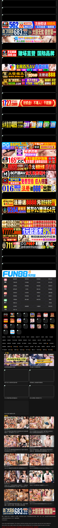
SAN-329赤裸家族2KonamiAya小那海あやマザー (41, 468)
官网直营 (18, 337)
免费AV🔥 (45, 349)
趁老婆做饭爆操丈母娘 (9, 367)
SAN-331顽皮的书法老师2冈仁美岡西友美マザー (16, 468)
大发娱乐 (29, 343)
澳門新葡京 (35, 343)
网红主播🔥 (50, 349)
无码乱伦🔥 (15, 346)
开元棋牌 (13, 337)
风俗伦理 (50, 306)
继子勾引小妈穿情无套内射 (10, 382)
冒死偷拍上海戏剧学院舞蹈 (36, 382)
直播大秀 (53, 346)
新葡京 (46, 337)
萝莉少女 (50, 279)
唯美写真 (38, 299)
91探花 (26, 289)
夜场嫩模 (14, 343)
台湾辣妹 (15, 285)
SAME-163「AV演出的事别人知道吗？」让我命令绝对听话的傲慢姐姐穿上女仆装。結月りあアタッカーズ (16, 486)
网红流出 (38, 289)
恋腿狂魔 (50, 292)
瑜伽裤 (38, 296)
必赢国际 (4, 340)
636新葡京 (52, 343)
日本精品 (27, 282)
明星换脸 (27, 296)
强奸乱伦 (27, 279)
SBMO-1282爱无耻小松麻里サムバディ (39, 485)
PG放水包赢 (14, 340)
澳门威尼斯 (4, 349)
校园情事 (27, 306)
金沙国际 (31, 346)
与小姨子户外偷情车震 (35, 367)
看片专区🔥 (28, 349)
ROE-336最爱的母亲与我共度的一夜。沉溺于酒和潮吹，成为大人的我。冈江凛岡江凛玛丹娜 (16, 504)
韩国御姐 (27, 285)
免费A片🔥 (16, 349)
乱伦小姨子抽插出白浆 (9, 413)
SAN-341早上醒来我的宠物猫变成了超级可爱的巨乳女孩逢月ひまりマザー (16, 450)
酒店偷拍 (34, 340)
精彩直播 (25, 340)
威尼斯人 (4, 337)
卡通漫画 (15, 299)
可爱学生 (38, 292)
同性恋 (50, 302)
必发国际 (19, 343)
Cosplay (38, 282)
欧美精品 (38, 279)
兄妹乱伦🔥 (22, 349)
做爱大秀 (48, 346)
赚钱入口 (33, 349)
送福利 (42, 337)
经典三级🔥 (10, 349)
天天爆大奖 (26, 346)
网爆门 (50, 299)
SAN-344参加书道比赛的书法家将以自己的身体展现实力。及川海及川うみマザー (16, 431)
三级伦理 (15, 282)
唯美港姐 (38, 285)
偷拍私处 (4, 343)
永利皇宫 (40, 343)
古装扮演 (15, 292)
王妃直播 (44, 340)
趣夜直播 (9, 343)
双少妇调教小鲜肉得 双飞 (36, 398)
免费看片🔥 (45, 343)
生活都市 (15, 306)
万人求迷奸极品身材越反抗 (10, 398)
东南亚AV (50, 285)
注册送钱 (32, 337)
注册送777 (38, 337)
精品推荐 (15, 279)
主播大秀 (39, 340)
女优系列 (27, 292)
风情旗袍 (15, 296)
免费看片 (43, 346)
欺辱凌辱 (15, 289)
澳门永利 (23, 337)
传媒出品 (15, 302)
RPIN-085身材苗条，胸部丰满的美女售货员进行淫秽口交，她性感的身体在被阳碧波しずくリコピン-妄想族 (41, 451)
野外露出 (50, 289)
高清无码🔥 (39, 349)
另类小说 (15, 309)
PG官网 (8, 337)
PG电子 (27, 337)
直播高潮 (20, 340)
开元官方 (21, 346)
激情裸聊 (4, 346)
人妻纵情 (38, 306)
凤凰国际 (9, 340)
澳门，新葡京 (37, 346)
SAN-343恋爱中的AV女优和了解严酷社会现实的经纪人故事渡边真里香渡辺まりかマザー (41, 431)
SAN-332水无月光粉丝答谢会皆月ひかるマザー (41, 503)
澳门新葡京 (24, 343)
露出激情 (27, 299)
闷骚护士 (50, 296)
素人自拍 (50, 282)
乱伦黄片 (49, 340)
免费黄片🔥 (9, 346)
